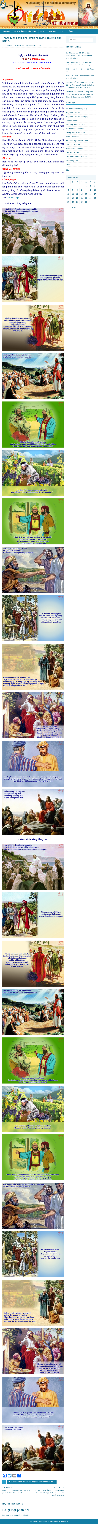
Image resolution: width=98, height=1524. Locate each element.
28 (82, 202)
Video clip (13, 197)
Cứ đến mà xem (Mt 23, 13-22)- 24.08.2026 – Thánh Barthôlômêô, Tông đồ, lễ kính (79, 55)
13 (77, 194)
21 (82, 198)
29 (86, 202)
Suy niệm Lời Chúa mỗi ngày (77, 116)
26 (73, 202)
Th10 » (74, 208)
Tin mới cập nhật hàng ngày (25, 31)
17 (95, 194)
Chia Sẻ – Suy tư (72, 152)
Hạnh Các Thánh (72, 136)
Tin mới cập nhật (30, 45)
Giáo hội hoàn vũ (72, 121)
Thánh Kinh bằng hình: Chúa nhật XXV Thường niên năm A (31, 1482)
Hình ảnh (52, 31)
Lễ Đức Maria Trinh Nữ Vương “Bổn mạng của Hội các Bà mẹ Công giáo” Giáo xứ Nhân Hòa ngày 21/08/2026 (80, 94)
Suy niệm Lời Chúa (73, 113)
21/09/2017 (9, 45)
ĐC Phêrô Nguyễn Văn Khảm (77, 141)
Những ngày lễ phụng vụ (75, 133)
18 (68, 198)
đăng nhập (14, 1515)
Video (62, 31)
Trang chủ (6, 31)
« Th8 (68, 208)
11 (68, 194)
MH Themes (64, 1521)
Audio (42, 31)
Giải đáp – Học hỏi (73, 144)
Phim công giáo (72, 161)
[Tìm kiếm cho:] (81, 40)
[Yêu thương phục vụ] (49, 27)
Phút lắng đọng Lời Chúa (75, 124)
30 (90, 202)
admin (18, 45)
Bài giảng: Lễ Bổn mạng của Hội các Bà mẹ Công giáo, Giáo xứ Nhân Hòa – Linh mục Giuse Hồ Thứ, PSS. (80, 85)
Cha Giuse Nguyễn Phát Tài (76, 156)
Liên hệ (70, 31)
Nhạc (68, 164)
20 (77, 198)
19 (73, 198)
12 (73, 194)
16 (90, 194)
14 (82, 194)
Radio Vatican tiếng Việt (75, 148)
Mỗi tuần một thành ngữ (75, 128)
